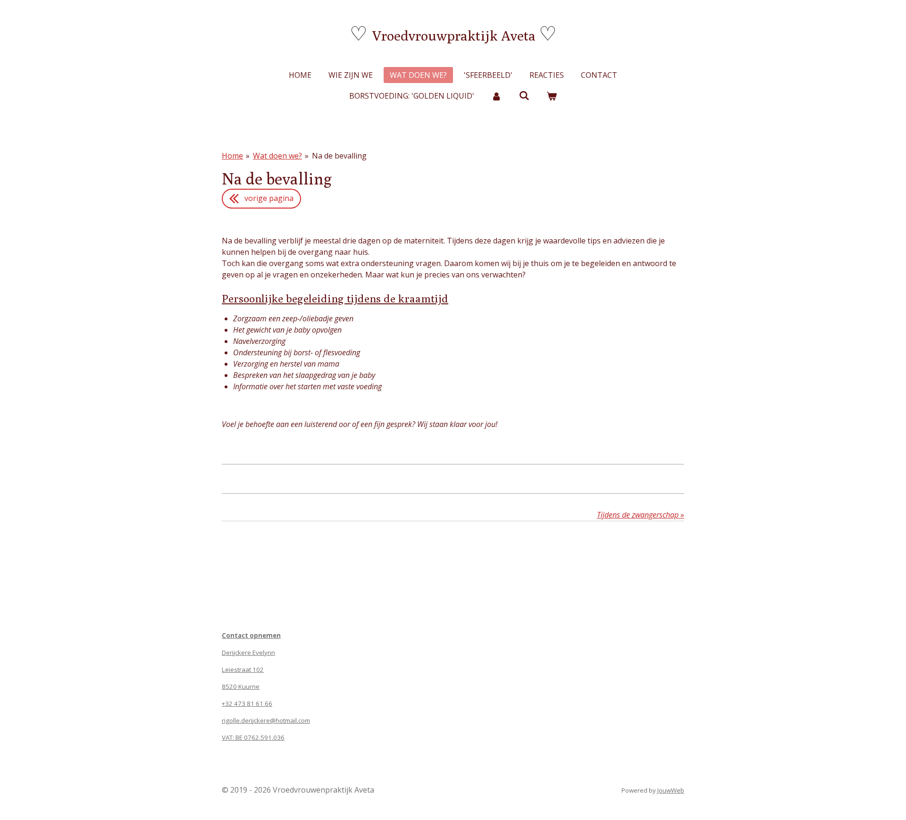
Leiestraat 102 (243, 669)
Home (232, 156)
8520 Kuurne (241, 686)
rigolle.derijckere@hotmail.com (266, 720)
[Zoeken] (523, 95)
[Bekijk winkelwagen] (551, 96)
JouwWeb (670, 790)
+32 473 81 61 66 (247, 703)
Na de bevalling (339, 156)
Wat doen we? (277, 156)
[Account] (496, 96)
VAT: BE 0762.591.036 (253, 737)
